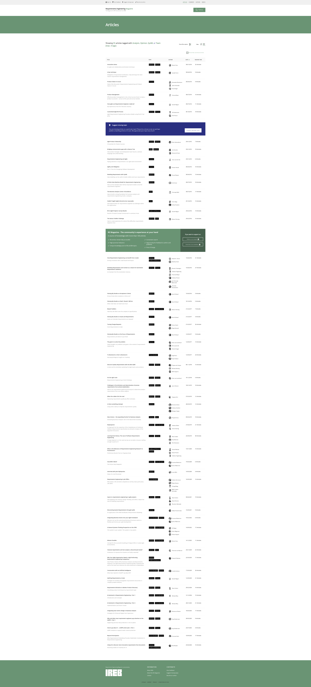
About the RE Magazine (153, 673)
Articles (185, 2)
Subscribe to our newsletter (192, 244)
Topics (200, 10)
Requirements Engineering (119, 9)
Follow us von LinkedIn (192, 239)
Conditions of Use (163, 682)
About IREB (150, 670)
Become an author (172, 675)
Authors (198, 2)
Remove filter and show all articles (196, 52)
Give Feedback (170, 670)
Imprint (149, 682)
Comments (191, 2)
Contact (149, 675)
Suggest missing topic (193, 130)
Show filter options (183, 44)
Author (171, 59)
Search (203, 2)
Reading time (198, 59)
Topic (150, 59)
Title (108, 59)
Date (187, 59)
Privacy (155, 682)
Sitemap (144, 682)
